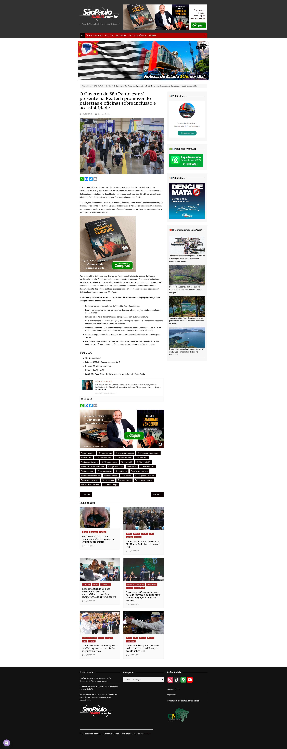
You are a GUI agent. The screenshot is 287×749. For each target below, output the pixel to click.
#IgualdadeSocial (117, 467)
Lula (151, 534)
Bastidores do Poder (89, 638)
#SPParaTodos (125, 480)
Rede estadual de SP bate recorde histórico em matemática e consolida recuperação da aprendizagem (99, 592)
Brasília (136, 534)
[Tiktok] (91, 399)
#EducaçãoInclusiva (90, 462)
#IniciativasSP (88, 471)
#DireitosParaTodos (125, 457)
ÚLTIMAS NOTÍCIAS (94, 35)
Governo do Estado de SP (135, 584)
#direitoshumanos (104, 457)
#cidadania (87, 457)
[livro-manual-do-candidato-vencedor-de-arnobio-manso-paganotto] (108, 244)
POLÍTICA (109, 35)
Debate (144, 534)
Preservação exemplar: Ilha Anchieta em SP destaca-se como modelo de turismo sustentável (186, 352)
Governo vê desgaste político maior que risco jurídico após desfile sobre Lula (142, 648)
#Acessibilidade (106, 453)
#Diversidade (142, 457)
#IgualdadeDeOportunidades (93, 467)
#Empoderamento (110, 462)
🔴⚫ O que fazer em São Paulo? (185, 230)
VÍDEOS (152, 35)
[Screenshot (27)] (187, 119)
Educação (86, 584)
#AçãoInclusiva (88, 453)
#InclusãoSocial (148, 467)
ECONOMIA (121, 35)
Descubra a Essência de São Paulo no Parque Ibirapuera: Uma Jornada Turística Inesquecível (185, 290)
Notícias (107, 114)
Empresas (93, 532)
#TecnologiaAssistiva (144, 480)
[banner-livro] (122, 428)
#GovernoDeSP (144, 462)
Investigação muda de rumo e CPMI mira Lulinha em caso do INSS (143, 544)
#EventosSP (128, 462)
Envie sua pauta (173, 689)
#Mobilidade (122, 471)
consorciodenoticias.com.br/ (105, 393)
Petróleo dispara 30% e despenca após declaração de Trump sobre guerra (98, 539)
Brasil (85, 532)
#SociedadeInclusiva (90, 480)
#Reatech (127, 476)
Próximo (156, 494)
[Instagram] (85, 399)
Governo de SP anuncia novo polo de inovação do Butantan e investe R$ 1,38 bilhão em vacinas (143, 596)
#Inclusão (132, 467)
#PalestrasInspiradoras (91, 476)
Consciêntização (112, 485)
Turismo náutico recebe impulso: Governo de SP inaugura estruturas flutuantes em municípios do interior (187, 258)
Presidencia (130, 641)
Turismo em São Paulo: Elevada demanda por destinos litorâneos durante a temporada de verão (186, 321)
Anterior (87, 494)
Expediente (171, 695)
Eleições (109, 638)
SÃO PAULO (105, 584)
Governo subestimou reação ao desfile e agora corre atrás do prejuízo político (99, 648)
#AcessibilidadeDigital (126, 453)
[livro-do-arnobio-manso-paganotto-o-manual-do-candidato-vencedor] (165, 17)
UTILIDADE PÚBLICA (137, 35)
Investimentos (151, 584)
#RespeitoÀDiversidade (146, 476)
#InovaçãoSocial (106, 471)
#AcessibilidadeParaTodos (149, 453)
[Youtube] (82, 399)
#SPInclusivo (109, 480)
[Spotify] (88, 399)
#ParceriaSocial (111, 476)
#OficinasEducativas (140, 471)
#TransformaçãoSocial (91, 485)
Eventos (101, 114)
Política (137, 537)
